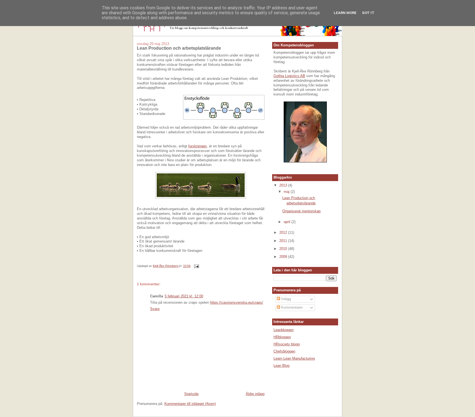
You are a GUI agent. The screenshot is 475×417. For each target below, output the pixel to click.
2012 (283, 232)
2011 (283, 241)
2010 (283, 249)
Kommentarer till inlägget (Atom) (190, 404)
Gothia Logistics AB (289, 76)
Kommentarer (291, 307)
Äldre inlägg (255, 394)
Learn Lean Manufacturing (294, 358)
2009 (283, 257)
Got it (368, 13)
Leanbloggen (284, 330)
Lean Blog (281, 366)
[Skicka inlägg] (196, 265)
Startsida (191, 394)
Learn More (345, 13)
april (287, 222)
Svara (154, 309)
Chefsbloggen (284, 351)
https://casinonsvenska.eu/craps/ (236, 302)
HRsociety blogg (287, 344)
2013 (283, 185)
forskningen (197, 146)
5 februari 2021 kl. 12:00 (184, 296)
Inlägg (285, 299)
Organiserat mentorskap (301, 211)
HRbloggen (282, 337)
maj (287, 192)
